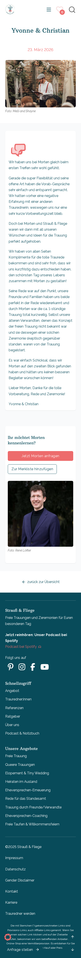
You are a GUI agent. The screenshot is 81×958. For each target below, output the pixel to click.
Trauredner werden (20, 913)
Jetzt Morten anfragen (40, 456)
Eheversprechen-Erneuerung (28, 790)
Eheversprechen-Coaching (26, 816)
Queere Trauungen (20, 765)
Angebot (12, 691)
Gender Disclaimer (19, 880)
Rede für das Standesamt (25, 798)
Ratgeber (12, 716)
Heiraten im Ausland (21, 782)
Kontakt (11, 891)
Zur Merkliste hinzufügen (32, 469)
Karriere (11, 902)
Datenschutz (15, 869)
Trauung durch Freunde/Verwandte (33, 807)
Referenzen (14, 708)
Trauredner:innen (18, 699)
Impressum (14, 858)
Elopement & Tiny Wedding (27, 773)
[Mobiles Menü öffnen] (49, 9)
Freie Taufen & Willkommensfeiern (32, 824)
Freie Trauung (16, 756)
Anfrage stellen (20, 950)
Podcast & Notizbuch (22, 733)
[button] (8, 937)
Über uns (12, 725)
